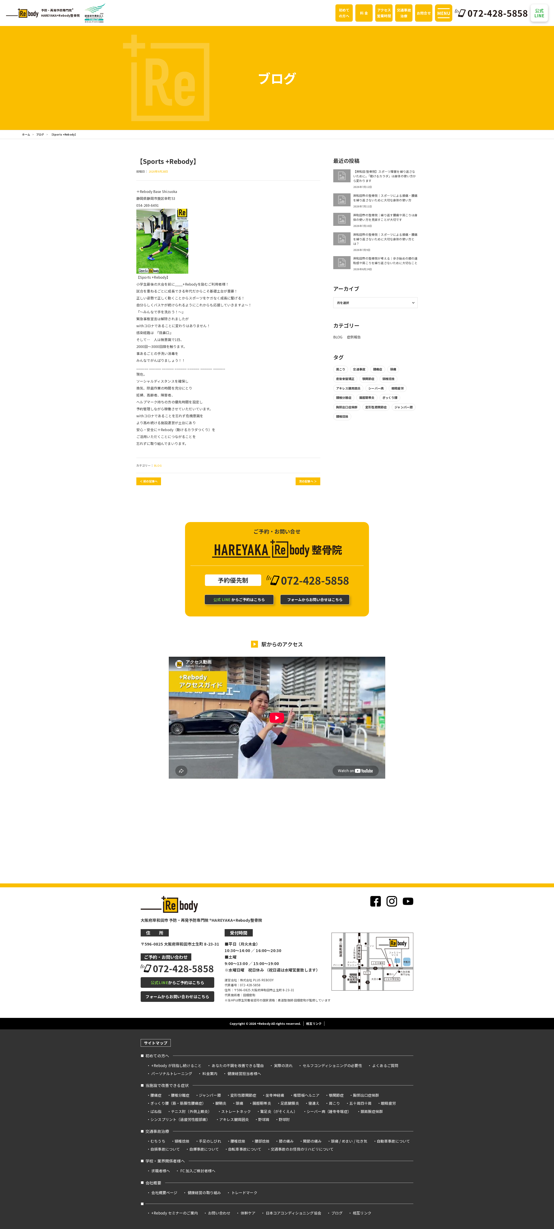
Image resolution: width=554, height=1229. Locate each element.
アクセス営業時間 (384, 12)
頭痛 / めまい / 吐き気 (349, 1141)
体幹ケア (248, 1213)
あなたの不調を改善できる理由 (238, 1065)
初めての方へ (344, 12)
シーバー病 (376, 388)
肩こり (340, 369)
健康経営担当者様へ (244, 1073)
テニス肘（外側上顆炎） (191, 1111)
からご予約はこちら (239, 599)
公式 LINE (539, 13)
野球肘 (284, 1119)
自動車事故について (393, 1141)
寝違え (313, 1103)
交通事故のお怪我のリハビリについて (302, 1149)
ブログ (40, 134)
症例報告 (354, 337)
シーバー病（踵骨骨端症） (329, 1111)
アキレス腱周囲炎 (348, 388)
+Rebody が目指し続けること (176, 1065)
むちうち (157, 1141)
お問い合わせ (219, 1213)
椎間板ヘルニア (306, 1095)
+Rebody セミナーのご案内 (174, 1213)
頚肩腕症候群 (372, 1111)
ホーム (26, 134)
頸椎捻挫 (388, 379)
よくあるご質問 (385, 1065)
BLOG (158, 465)
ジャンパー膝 (404, 407)
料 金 (364, 13)
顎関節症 (368, 379)
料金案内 (209, 1073)
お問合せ (424, 13)
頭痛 (393, 369)
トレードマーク (244, 1192)
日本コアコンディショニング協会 (293, 1213)
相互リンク (314, 1023)
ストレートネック (236, 1111)
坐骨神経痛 (275, 1095)
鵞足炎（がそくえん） (278, 1111)
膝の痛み (286, 1141)
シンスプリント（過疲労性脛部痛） (180, 1119)
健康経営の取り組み (204, 1192)
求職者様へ (160, 1170)
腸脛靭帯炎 (367, 397)
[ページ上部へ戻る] (543, 1037)
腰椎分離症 (343, 397)
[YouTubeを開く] (408, 901)
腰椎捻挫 (342, 416)
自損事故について (165, 1149)
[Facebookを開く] (375, 901)
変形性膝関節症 (376, 407)
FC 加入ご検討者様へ (198, 1170)
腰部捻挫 (262, 1141)
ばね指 (155, 1111)
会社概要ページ (164, 1192)
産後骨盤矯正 (345, 379)
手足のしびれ (210, 1141)
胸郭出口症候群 (347, 407)
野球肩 (263, 1119)
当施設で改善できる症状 (167, 1085)
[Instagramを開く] (392, 901)
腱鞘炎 (220, 1103)
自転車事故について (244, 1149)
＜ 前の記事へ (149, 481)
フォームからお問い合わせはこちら (177, 996)
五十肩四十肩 (360, 1103)
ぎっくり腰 (390, 397)
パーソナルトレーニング (171, 1073)
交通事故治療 (404, 12)
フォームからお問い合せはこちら (315, 599)
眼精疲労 (397, 388)
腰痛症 (377, 369)
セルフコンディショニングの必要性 (332, 1065)
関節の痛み (312, 1141)
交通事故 (359, 369)
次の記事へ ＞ (308, 481)
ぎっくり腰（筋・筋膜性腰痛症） (178, 1103)
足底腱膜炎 (289, 1103)
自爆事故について (204, 1149)
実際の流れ (283, 1065)
